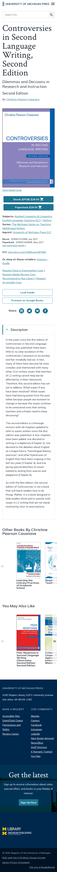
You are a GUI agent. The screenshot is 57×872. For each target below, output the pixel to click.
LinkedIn (35, 733)
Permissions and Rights (11, 727)
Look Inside (27, 292)
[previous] (2, 565)
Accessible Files (11, 716)
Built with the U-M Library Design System (24, 857)
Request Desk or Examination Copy (23, 270)
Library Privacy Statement (16, 862)
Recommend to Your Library (18, 278)
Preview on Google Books (27, 300)
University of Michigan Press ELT (32, 232)
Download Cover (12, 190)
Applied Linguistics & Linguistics (33, 216)
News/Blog (37, 742)
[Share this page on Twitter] (29, 310)
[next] (54, 565)
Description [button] (19, 330)
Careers (35, 720)
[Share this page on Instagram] (21, 310)
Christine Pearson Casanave (22, 99)
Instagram (36, 729)
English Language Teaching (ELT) (21, 220)
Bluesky (35, 716)
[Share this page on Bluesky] (37, 310)
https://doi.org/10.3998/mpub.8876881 (27, 252)
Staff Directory (39, 747)
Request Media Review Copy (19, 274)
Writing (47, 220)
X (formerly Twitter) (42, 751)
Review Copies (10, 733)
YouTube (36, 756)
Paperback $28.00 (28, 207)
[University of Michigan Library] (13, 828)
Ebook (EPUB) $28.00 (28, 199)
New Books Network (42, 738)
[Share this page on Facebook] (45, 310)
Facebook (36, 725)
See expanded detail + (14, 245)
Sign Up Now (28, 802)
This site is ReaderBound (42, 867)
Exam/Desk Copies (12, 720)
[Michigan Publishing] (18, 833)
